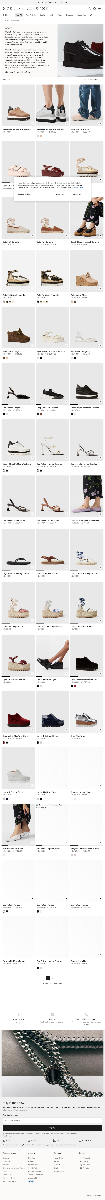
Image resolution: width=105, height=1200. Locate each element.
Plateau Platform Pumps (14, 961)
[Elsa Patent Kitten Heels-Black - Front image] (18, 496)
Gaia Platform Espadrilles (14, 295)
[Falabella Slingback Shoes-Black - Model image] (52, 824)
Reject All (77, 194)
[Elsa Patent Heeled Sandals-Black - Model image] (52, 937)
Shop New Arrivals (12, 72)
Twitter (85, 1161)
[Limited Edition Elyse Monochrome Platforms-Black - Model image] (52, 655)
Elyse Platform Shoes (80, 129)
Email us (52, 1019)
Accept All (60, 194)
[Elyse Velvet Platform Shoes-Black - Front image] (86, 655)
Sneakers (69, 15)
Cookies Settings (34, 1171)
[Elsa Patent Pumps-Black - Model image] (52, 881)
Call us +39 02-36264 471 (86, 1019)
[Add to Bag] (32, 123)
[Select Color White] (4, 302)
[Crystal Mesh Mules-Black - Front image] (86, 937)
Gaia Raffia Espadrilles (13, 627)
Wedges (93, 15)
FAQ (4, 1171)
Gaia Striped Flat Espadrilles (84, 574)
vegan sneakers (16, 45)
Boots (42, 15)
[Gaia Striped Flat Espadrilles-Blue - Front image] (86, 549)
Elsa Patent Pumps (11, 905)
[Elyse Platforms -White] (86, 712)
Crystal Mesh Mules (79, 961)
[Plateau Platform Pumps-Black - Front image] (18, 937)
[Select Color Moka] (75, 302)
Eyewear (57, 1165)
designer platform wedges (29, 40)
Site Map (31, 1158)
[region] (52, 189)
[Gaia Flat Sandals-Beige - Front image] (52, 218)
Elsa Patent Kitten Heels (14, 520)
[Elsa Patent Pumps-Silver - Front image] (86, 881)
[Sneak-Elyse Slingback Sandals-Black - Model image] (86, 218)
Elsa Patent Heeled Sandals (49, 464)
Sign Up (52, 1128)
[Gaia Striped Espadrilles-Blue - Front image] (86, 602)
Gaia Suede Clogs (79, 295)
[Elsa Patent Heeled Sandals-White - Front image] (52, 440)
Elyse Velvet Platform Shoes (84, 680)
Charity (56, 1168)
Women (8, 1140)
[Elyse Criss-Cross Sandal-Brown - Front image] (18, 655)
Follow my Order (9, 1178)
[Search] (89, 8)
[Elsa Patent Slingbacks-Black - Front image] (18, 384)
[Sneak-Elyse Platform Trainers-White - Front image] (18, 440)
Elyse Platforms (78, 736)
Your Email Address (10, 1115)
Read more (7, 1136)
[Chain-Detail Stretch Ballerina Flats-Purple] (86, 496)
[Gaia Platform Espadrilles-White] (18, 271)
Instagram (86, 1165)
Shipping (6, 1158)
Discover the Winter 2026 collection (52, 2)
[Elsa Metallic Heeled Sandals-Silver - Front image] (86, 440)
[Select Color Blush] (75, 855)
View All (19, 15)
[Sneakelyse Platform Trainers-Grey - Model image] (52, 105)
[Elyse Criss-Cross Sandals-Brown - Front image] (52, 161)
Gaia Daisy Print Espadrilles (49, 627)
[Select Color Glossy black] (38, 686)
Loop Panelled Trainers (47, 408)
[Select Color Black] (7, 302)
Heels (51, 15)
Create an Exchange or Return (14, 1168)
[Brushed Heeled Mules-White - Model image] (18, 824)
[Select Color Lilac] (72, 855)
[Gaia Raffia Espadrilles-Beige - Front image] (18, 602)
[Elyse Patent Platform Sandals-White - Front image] (52, 327)
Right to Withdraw (9, 1181)
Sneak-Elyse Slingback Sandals (85, 242)
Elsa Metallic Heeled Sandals (84, 464)
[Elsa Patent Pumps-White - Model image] (18, 881)
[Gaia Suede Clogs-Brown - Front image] (18, 327)
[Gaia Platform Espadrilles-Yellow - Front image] (86, 161)
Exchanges (6, 1161)
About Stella (58, 1158)
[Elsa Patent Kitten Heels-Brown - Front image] (52, 496)
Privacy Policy (71, 1145)
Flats (60, 15)
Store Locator (18, 1019)
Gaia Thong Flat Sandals (48, 574)
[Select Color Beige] (41, 136)
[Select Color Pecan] (41, 414)
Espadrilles (81, 15)
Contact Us (7, 1175)
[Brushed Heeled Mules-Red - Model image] (86, 768)
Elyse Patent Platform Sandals (51, 351)
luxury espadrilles (35, 42)
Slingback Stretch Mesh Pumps (85, 849)
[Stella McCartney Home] (27, 8)
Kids (58, 1140)
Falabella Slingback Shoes (48, 849)
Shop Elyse (26, 72)
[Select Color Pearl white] (41, 686)
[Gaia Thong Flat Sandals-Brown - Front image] (52, 549)
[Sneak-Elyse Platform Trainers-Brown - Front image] (18, 105)
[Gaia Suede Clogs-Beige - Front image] (86, 271)
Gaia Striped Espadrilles (82, 627)
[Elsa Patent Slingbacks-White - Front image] (86, 327)
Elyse (16, 40)
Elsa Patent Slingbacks (81, 351)
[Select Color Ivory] (72, 358)
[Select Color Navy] (38, 742)
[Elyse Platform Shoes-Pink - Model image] (86, 105)
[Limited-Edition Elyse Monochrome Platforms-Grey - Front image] (18, 768)
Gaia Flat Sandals (11, 242)
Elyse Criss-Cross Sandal (14, 680)
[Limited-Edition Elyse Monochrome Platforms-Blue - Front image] (52, 712)
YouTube (86, 1168)
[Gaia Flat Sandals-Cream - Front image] (18, 218)
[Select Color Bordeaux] (75, 686)
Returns (6, 1165)
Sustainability (86, 1140)
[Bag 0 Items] (94, 8)
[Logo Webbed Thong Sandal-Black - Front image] (18, 549)
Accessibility (33, 1178)
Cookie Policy (33, 1168)
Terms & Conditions (35, 1175)
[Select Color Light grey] (41, 742)
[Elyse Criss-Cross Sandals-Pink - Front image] (18, 161)
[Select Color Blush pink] (10, 302)
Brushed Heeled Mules (81, 792)
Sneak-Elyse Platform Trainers (17, 129)
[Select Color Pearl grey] (38, 136)
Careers (31, 1161)
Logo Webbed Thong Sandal (16, 574)
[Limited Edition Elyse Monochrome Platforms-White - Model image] (52, 768)
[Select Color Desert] (72, 302)
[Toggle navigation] (99, 8)
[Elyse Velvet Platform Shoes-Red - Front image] (18, 712)
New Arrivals (31, 15)
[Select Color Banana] (13, 302)
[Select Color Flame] (72, 799)
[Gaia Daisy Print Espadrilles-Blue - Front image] (52, 602)
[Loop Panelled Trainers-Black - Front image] (52, 384)
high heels (20, 42)
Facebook (86, 1158)
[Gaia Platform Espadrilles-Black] (52, 271)
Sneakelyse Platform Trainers (50, 129)
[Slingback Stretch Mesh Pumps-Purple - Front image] (86, 824)
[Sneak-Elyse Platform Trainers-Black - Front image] (86, 384)
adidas (33, 1140)
